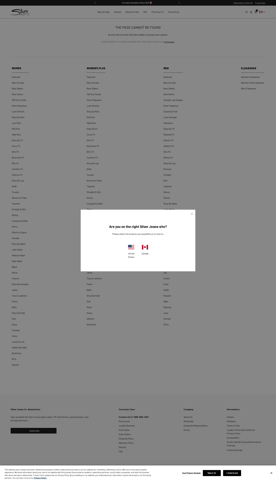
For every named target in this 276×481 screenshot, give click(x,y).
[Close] (271, 473)
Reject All (212, 473)
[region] (138, 473)
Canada (144, 253)
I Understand (232, 473)
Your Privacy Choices (191, 473)
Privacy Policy (40, 478)
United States (131, 255)
